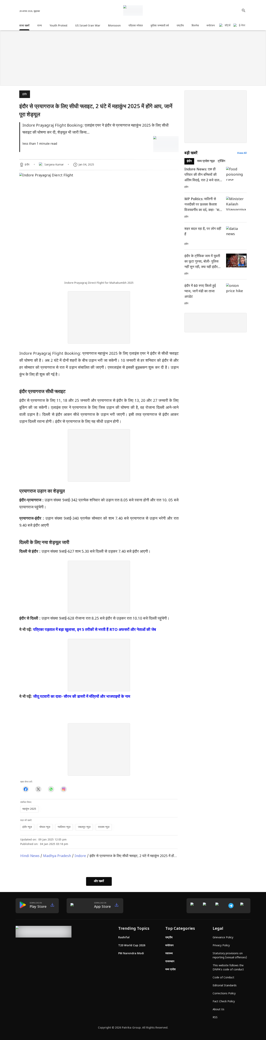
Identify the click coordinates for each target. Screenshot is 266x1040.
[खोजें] (243, 10)
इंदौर (24, 94)
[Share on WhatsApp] (51, 789)
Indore (80, 856)
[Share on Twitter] (38, 789)
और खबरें (99, 881)
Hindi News (30, 856)
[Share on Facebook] (25, 789)
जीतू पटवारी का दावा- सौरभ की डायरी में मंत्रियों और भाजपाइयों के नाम (81, 696)
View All (242, 153)
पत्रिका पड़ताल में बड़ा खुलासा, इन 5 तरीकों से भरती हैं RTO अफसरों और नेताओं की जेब (94, 629)
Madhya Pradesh (57, 856)
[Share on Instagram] (63, 789)
